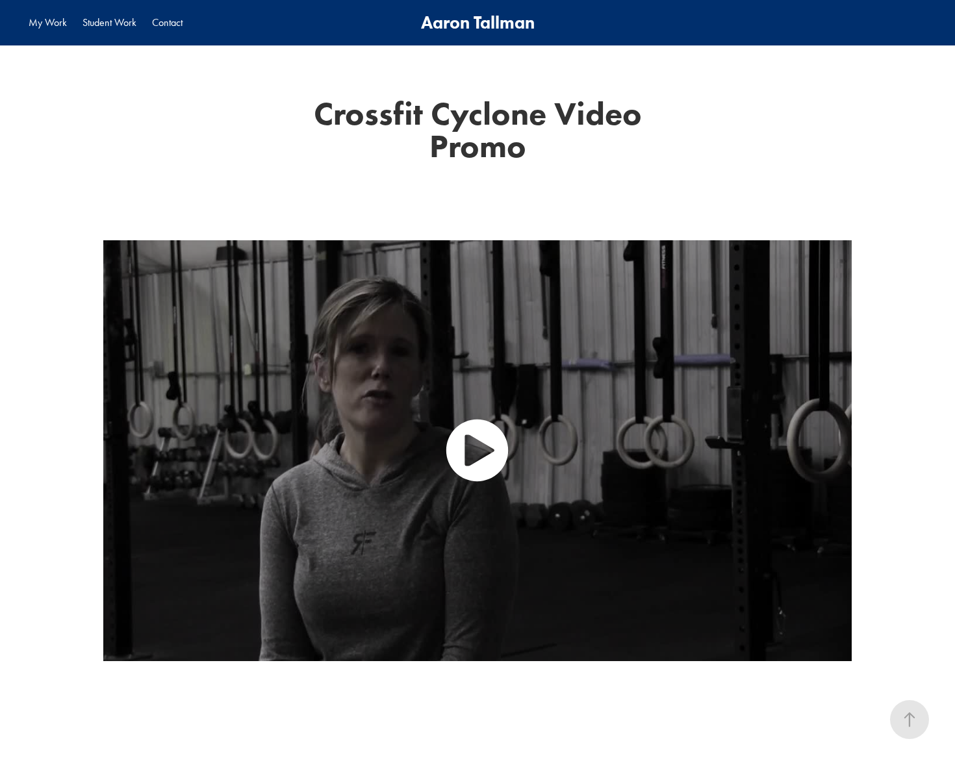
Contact (167, 22)
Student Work (109, 22)
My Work (48, 22)
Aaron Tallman (478, 22)
